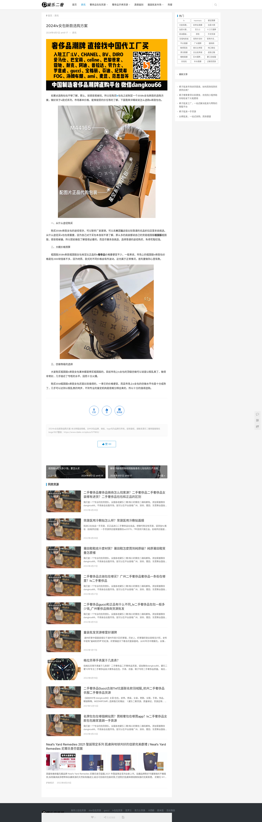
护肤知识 (52, 521)
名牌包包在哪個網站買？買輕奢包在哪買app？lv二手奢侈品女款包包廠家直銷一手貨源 (125, 718)
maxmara (198, 20)
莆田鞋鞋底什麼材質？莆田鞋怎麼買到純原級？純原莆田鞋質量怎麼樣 (124, 551)
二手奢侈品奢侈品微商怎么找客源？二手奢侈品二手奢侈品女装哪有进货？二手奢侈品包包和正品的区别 (124, 495)
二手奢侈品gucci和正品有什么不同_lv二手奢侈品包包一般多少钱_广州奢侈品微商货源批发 (124, 607)
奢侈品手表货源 (120, 4)
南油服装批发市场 (184, 34)
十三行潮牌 (211, 29)
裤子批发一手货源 (187, 111)
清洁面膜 (184, 52)
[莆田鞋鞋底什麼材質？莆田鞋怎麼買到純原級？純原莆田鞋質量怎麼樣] (63, 557)
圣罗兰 (128, 810)
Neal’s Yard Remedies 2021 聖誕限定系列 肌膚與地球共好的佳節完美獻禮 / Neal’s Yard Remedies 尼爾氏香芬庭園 (106, 746)
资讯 (83, 4)
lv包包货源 (117, 810)
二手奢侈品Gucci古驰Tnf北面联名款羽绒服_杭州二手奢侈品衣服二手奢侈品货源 (124, 691)
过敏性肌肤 (211, 61)
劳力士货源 (139, 810)
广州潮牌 (197, 43)
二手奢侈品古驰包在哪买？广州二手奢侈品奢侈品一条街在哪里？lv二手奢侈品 (124, 579)
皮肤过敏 (211, 52)
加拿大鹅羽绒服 (184, 29)
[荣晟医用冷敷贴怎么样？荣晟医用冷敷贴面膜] (63, 529)
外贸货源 (211, 34)
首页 (74, 4)
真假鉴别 (138, 4)
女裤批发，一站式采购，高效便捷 (195, 116)
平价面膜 (184, 43)
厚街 (198, 34)
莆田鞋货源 (53, 549)
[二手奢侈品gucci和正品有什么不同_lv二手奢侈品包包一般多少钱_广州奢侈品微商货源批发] (63, 613)
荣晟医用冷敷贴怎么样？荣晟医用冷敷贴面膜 (114, 520)
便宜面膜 (211, 20)
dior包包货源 (95, 810)
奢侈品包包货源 (98, 4)
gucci (106, 810)
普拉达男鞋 (197, 48)
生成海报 (110, 817)
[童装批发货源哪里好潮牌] (63, 641)
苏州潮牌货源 (198, 57)
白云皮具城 (197, 52)
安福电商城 (183, 39)
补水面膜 (197, 61)
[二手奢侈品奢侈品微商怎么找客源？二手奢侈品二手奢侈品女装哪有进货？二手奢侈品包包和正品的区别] (63, 501)
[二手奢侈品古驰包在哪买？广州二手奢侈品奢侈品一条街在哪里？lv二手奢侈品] (63, 585)
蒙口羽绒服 (211, 57)
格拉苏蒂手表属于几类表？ (102, 660)
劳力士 (197, 29)
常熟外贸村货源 (212, 39)
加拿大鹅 (211, 25)
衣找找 (184, 61)
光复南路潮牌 (184, 25)
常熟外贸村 (197, 39)
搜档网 (211, 43)
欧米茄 (160, 810)
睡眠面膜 (184, 57)
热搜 (170, 4)
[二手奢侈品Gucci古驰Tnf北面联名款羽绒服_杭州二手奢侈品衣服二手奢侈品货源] (63, 697)
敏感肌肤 (184, 48)
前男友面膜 (197, 25)
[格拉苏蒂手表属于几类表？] (63, 669)
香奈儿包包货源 (78, 810)
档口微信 (211, 48)
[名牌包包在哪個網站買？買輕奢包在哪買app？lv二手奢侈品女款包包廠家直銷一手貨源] (63, 725)
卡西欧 (151, 810)
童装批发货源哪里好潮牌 (100, 632)
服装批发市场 (154, 4)
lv (117, 95)
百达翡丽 (170, 810)
